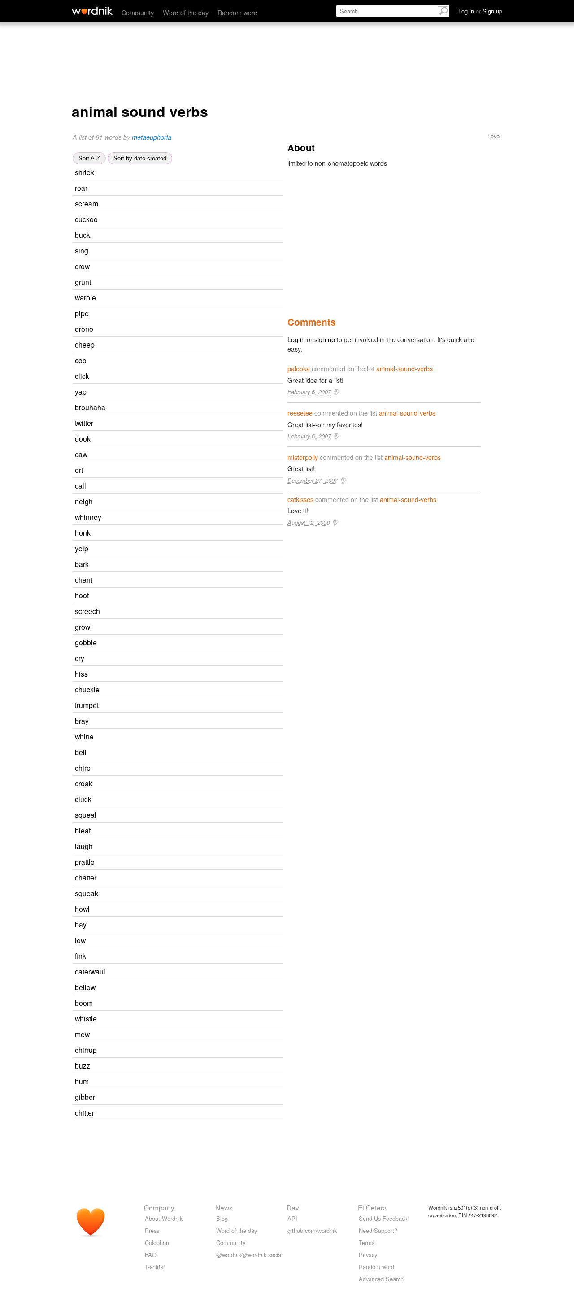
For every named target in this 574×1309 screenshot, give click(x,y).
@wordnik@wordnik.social (249, 1254)
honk (83, 532)
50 (205, 987)
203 (216, 407)
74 (198, 564)
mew (82, 1034)
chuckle (87, 689)
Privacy (368, 1254)
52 (198, 596)
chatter (85, 877)
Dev (293, 1207)
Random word (237, 12)
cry (79, 658)
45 (206, 878)
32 (197, 455)
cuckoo (86, 219)
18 (204, 345)
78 (195, 940)
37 (207, 219)
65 (198, 1081)
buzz (82, 1065)
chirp (83, 768)
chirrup (86, 1050)
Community (138, 12)
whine (84, 736)
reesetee (300, 412)
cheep (85, 344)
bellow (85, 987)
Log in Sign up (480, 11)
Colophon (157, 1242)
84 (205, 298)
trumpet (87, 705)
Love (493, 136)
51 (196, 360)
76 (199, 1066)
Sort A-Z (89, 158)
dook (83, 438)
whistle (86, 1018)
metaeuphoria (151, 137)
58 (202, 580)
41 (209, 611)
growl (83, 626)
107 (205, 862)
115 (216, 972)
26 (206, 1050)
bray (82, 720)
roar (81, 188)
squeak (86, 893)
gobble (86, 642)
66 (194, 658)
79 (203, 423)
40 (196, 392)
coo (81, 360)
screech (87, 611)
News (224, 1207)
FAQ (151, 1254)
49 (198, 313)
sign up (324, 339)
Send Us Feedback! (384, 1218)
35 (206, 815)
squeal (85, 815)
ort (79, 470)
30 (201, 799)
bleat (83, 830)
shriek (84, 172)
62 (202, 846)
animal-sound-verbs (404, 368)
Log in (296, 339)
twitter (84, 423)
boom (84, 1003)
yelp (81, 548)
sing (81, 250)
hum (82, 1081)
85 (203, 329)
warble (85, 297)
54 (195, 486)
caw (81, 454)
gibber (85, 1097)
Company (159, 1207)
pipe (82, 313)
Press (152, 1230)
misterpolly (302, 457)
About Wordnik (164, 1218)
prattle (85, 862)
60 (196, 752)
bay (81, 924)
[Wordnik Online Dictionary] (92, 11)
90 (196, 925)
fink (80, 956)
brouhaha (90, 407)
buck (82, 235)
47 (207, 204)
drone (84, 329)
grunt (83, 282)
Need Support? (378, 1230)
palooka (298, 368)
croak (83, 783)
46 (198, 251)
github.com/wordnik (312, 1230)
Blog (222, 1218)
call (80, 485)
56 (197, 674)
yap (81, 391)
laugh (84, 846)
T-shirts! (155, 1266)
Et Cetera (372, 1207)
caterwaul (90, 971)
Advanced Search (381, 1279)
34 (195, 956)
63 (199, 376)
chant (83, 579)
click (82, 376)
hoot (82, 595)
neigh (84, 501)
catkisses (300, 499)
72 (199, 266)
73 (199, 235)
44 (197, 188)
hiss (81, 673)
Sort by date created (139, 158)
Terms (366, 1242)
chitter (84, 1112)
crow (82, 266)
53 (206, 643)
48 (203, 172)
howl (82, 909)
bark (82, 564)
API (292, 1218)
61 (200, 282)
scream (86, 203)
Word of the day (186, 12)
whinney (88, 517)
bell (81, 752)
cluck (83, 799)
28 (202, 502)
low (80, 940)
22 (198, 549)
